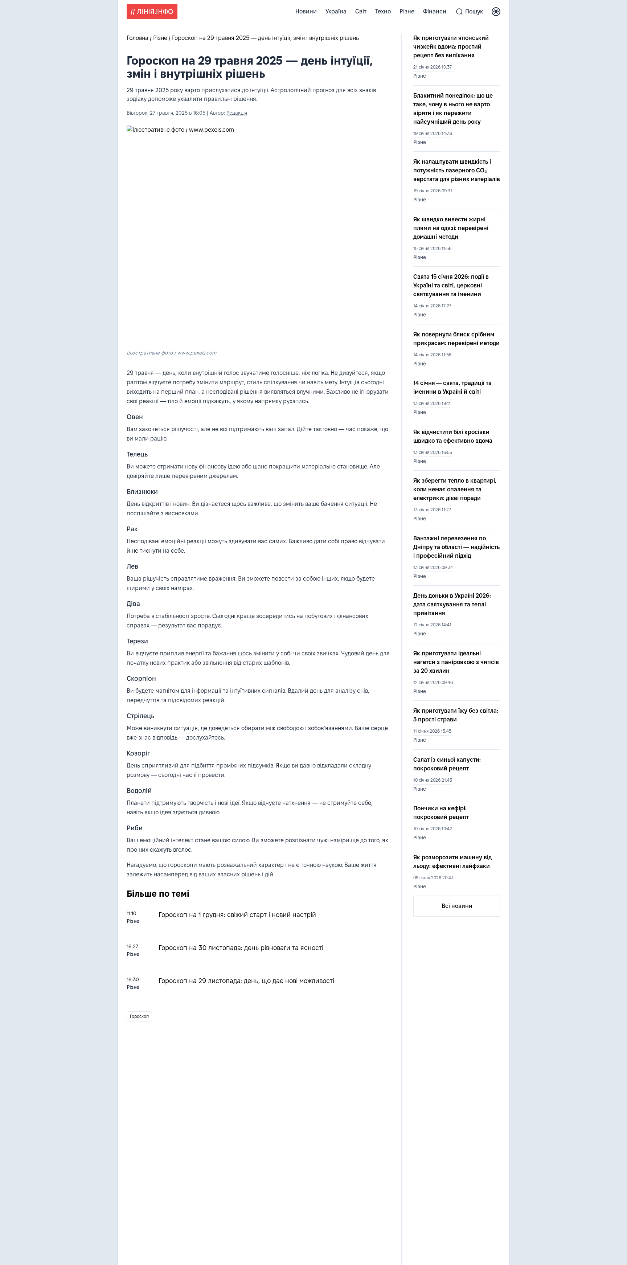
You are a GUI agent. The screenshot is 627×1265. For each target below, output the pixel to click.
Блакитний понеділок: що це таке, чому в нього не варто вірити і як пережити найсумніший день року (453, 109)
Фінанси (434, 11)
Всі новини (457, 906)
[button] (496, 11)
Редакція (236, 113)
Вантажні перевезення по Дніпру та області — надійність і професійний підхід (456, 547)
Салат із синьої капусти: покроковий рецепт (447, 764)
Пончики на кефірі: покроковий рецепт (441, 812)
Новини (306, 11)
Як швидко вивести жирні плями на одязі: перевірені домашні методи (450, 228)
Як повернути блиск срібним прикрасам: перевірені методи (456, 338)
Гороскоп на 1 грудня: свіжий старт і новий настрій (237, 914)
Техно (383, 11)
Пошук (474, 11)
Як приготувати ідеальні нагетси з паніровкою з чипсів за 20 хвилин (456, 662)
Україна (336, 11)
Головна (138, 38)
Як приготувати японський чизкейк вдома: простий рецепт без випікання (451, 46)
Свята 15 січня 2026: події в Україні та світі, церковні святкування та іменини (451, 285)
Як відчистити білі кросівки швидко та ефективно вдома (452, 436)
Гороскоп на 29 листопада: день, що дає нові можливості (246, 980)
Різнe (406, 11)
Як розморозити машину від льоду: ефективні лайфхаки (452, 861)
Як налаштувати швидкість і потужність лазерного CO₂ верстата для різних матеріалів (456, 170)
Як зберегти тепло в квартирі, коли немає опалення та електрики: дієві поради (454, 489)
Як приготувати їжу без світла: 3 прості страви (455, 715)
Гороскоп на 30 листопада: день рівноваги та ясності (241, 947)
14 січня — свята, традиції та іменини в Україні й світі (452, 387)
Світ (360, 11)
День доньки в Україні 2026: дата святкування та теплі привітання (452, 604)
